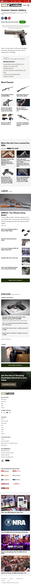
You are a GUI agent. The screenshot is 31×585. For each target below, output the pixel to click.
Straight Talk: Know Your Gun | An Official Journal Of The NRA (13, 318)
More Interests (15, 294)
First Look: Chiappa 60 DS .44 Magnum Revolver (9, 249)
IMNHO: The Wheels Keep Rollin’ (13, 214)
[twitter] (6, 17)
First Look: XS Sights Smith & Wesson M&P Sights (9, 230)
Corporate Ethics (19, 578)
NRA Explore (4, 445)
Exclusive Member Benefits (7, 453)
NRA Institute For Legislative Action (9, 443)
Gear (2, 425)
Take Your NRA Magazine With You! (12, 512)
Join (11, 1)
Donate (19, 1)
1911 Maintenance (8, 68)
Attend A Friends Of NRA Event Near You (13, 573)
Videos (2, 434)
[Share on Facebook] (2, 17)
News (2, 225)
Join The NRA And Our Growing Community (14, 532)
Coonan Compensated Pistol (11, 74)
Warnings (3, 580)
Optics (2, 429)
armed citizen (12, 320)
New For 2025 (4, 421)
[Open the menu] (28, 5)
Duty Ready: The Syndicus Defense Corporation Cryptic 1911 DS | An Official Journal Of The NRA (7, 180)
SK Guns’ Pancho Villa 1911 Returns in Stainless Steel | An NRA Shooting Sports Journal (7, 162)
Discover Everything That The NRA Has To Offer (14, 552)
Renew (15, 1)
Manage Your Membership (7, 457)
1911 (9, 59)
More (10, 191)
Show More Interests (19, 365)
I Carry (3, 344)
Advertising (3, 399)
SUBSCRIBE (9, 384)
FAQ (2, 403)
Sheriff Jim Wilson (7, 297)
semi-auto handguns (20, 59)
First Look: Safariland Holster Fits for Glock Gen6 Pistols (9, 268)
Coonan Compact (8, 76)
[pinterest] (9, 17)
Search (2, 407)
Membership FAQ (5, 455)
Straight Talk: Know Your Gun (9, 258)
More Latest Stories (19, 280)
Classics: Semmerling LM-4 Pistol (8, 239)
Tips (5, 225)
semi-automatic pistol (21, 320)
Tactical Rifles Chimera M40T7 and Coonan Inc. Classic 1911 (13, 65)
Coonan (12, 59)
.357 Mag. (5, 59)
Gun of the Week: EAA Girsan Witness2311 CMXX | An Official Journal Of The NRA (23, 179)
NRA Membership (5, 450)
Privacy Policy (4, 578)
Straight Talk (5, 320)
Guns (2, 14)
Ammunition (4, 423)
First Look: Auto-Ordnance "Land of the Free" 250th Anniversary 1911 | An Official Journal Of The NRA (23, 162)
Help (2, 405)
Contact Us (3, 401)
